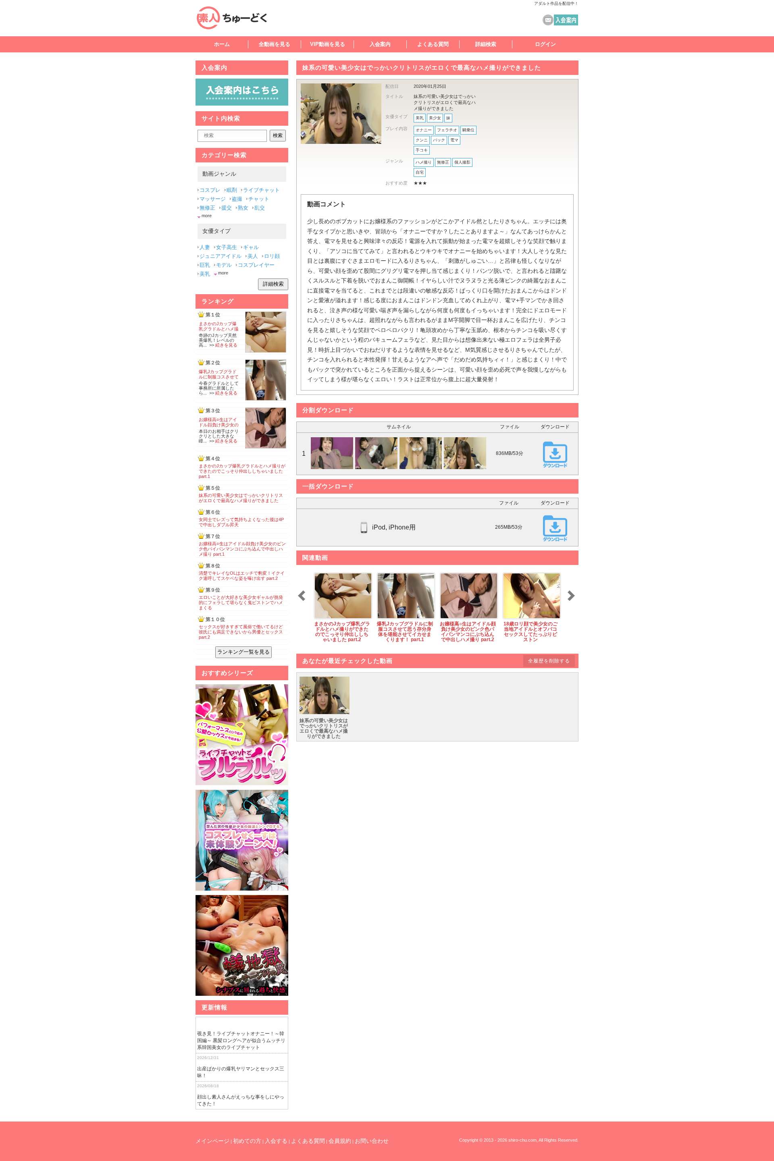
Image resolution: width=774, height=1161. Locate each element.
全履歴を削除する (549, 661)
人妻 (205, 247)
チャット (258, 199)
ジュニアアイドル (220, 256)
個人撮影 (462, 162)
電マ (454, 140)
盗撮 (237, 199)
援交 (226, 208)
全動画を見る (274, 44)
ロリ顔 (272, 256)
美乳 (420, 118)
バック (439, 140)
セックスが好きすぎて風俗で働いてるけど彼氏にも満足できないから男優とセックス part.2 (241, 632)
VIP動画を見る (327, 44)
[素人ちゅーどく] (240, 18)
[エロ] (242, 734)
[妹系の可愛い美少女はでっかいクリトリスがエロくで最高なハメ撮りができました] (325, 712)
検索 (278, 135)
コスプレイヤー (256, 265)
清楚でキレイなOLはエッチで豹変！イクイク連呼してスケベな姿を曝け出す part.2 (242, 576)
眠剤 (232, 190)
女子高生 (226, 247)
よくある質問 (433, 44)
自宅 (420, 172)
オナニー (424, 130)
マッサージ (213, 199)
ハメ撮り (424, 162)
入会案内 (380, 44)
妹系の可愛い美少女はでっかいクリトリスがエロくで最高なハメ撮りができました (241, 498)
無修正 (443, 162)
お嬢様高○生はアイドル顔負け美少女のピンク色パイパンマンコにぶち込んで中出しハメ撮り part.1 (242, 549)
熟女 (243, 208)
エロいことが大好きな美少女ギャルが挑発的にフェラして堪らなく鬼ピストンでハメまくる (241, 602)
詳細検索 (485, 44)
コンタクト (548, 20)
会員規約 (340, 1141)
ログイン (545, 44)
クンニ (422, 140)
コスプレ (210, 190)
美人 (253, 256)
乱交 (259, 208)
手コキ (422, 150)
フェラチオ (447, 130)
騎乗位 (468, 130)
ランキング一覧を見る (243, 652)
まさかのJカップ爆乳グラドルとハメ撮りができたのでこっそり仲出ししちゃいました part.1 (242, 471)
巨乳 (205, 265)
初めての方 (247, 1141)
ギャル (251, 247)
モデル (224, 265)
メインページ (212, 1141)
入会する (276, 1141)
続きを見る (226, 345)
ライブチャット (261, 190)
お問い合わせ (372, 1141)
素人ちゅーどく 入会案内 (566, 20)
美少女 (435, 118)
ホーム (222, 44)
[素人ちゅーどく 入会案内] (242, 104)
